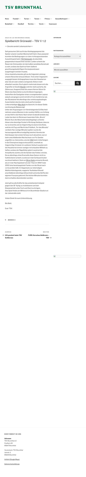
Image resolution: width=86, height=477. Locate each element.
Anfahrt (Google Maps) (12, 459)
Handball (21, 24)
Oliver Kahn (30, 160)
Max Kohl (21, 105)
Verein (41, 24)
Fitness (47, 19)
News (7, 19)
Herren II (12, 220)
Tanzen (36, 19)
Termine (31, 24)
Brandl (22, 87)
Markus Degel (24, 38)
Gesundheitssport (61, 19)
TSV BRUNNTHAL (23, 7)
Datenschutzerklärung (11, 464)
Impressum (53, 24)
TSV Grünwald (26, 59)
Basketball (8, 24)
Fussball (16, 19)
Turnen (26, 19)
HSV (32, 140)
